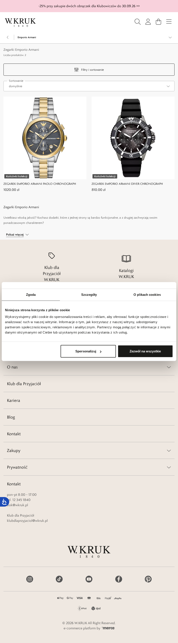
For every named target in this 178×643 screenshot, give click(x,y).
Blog (11, 417)
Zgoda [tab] (31, 294)
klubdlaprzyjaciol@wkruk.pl (27, 521)
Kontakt (14, 433)
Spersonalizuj (85, 351)
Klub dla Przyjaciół (24, 383)
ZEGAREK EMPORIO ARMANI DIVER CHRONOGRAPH (127, 184)
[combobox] (89, 86)
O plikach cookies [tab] (147, 294)
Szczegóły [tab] (89, 294)
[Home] (20, 22)
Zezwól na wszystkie (145, 351)
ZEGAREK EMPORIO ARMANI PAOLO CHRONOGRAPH (39, 184)
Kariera (13, 400)
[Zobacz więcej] (170, 37)
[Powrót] (7, 37)
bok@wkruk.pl (17, 505)
